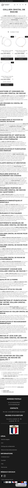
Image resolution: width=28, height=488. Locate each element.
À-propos (3, 460)
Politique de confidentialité (8, 446)
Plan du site (4, 467)
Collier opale (6, 390)
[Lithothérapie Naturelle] (5, 4)
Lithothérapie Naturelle (8, 479)
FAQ (2, 463)
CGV (2, 443)
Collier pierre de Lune (8, 391)
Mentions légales (5, 439)
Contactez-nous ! (5, 457)
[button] (0, 1)
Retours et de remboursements (9, 450)
